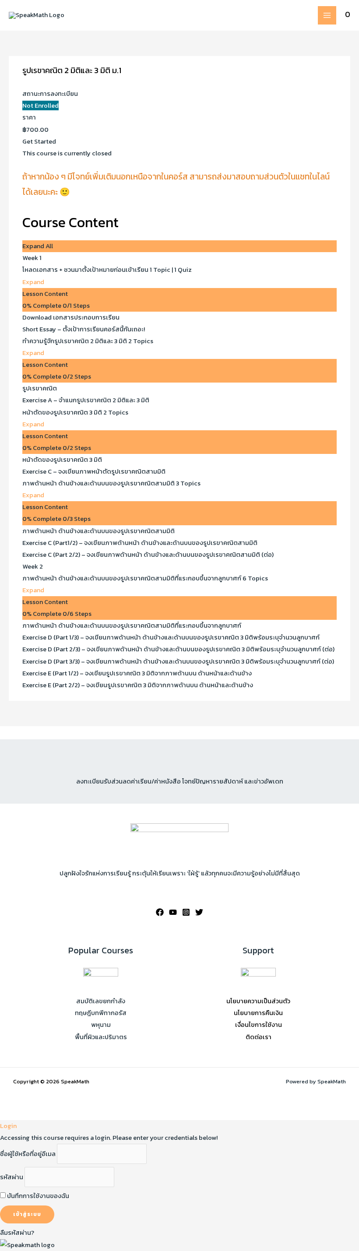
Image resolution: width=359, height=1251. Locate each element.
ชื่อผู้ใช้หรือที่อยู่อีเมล (28, 1154)
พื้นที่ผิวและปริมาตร (101, 1037)
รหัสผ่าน (11, 1177)
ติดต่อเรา (258, 1037)
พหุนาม (101, 1025)
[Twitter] (199, 912)
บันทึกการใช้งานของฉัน (37, 1196)
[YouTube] (173, 912)
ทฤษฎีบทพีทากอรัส (101, 1013)
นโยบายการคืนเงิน (258, 1013)
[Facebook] (160, 912)
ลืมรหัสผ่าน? (17, 1232)
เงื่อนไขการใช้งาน (258, 1025)
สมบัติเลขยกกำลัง (100, 1001)
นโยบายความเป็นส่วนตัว (258, 1001)
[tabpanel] (179, 186)
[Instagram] (186, 912)
